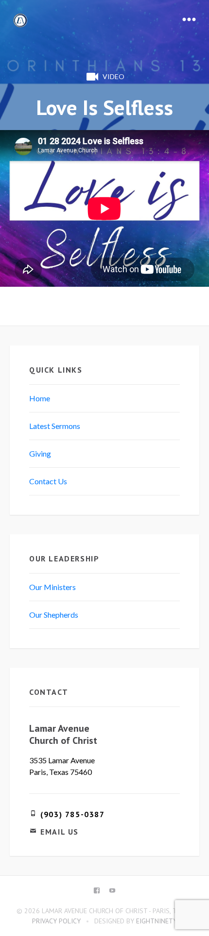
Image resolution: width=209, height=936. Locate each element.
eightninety (156, 921)
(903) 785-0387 (72, 814)
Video (113, 76)
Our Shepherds (53, 614)
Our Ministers (52, 586)
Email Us (59, 832)
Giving (40, 453)
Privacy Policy (56, 921)
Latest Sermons (54, 425)
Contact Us (48, 481)
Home (39, 398)
